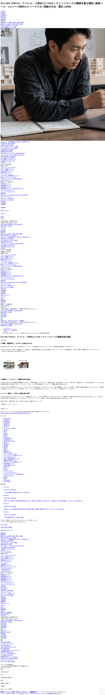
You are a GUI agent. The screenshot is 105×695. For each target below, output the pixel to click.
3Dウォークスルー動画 (7, 199)
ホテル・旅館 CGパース (7, 169)
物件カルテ (4, 320)
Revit (5, 468)
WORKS (3, 13)
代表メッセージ (5, 295)
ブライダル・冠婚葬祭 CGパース (10, 175)
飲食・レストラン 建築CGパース (13, 462)
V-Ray (5, 432)
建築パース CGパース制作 (8, 692)
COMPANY (4, 15)
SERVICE (3, 12)
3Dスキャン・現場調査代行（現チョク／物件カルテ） (15, 237)
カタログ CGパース (6, 180)
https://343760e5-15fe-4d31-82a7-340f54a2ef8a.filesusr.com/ (15, 413)
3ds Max (6, 430)
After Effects (7, 422)
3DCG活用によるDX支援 (7, 245)
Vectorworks (7, 425)
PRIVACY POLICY (13, 320)
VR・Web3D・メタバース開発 (9, 240)
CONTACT (4, 18)
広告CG (18, 692)
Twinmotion (7, 480)
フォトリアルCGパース (10, 472)
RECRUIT (3, 16)
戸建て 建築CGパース (10, 465)
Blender (6, 477)
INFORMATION (5, 305)
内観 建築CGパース (6, 185)
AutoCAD (6, 424)
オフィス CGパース (6, 174)
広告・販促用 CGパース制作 (8, 235)
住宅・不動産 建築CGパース (11, 458)
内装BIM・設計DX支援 (7, 238)
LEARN (3, 302)
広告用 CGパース (5, 183)
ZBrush (5, 448)
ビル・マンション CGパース (8, 167)
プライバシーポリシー (40, 693)
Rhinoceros (6, 443)
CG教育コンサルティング (8, 246)
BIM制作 (3, 193)
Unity (5, 478)
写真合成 (3, 201)
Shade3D (6, 445)
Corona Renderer (8, 438)
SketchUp (6, 436)
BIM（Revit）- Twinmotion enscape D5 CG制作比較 (14, 195)
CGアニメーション (6, 196)
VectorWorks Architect (9, 441)
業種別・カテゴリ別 (5, 251)
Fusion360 (6, 420)
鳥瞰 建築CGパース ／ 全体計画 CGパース (12, 188)
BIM (5, 449)
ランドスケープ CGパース (8, 191)
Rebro (5, 442)
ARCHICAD (7, 439)
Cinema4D (6, 466)
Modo (5, 435)
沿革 (2, 298)
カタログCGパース (9, 475)
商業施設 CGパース (6, 172)
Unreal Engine (7, 481)
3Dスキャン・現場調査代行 (29, 692)
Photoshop (6, 450)
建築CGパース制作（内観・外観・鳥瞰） (12, 233)
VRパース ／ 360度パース (8, 198)
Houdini (6, 446)
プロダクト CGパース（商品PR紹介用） (12, 178)
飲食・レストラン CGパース (8, 177)
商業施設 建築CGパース (10, 460)
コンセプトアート (9, 471)
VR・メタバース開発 (9, 428)
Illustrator (6, 434)
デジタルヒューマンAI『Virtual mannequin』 (12, 243)
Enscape (6, 469)
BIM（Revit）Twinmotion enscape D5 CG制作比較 (14, 282)
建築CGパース (8, 452)
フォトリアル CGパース (7, 190)
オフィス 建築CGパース (10, 453)
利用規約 (21, 320)
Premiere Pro (7, 421)
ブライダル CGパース (10, 457)
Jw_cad (5, 427)
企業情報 (3, 293)
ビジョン (3, 296)
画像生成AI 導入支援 (6, 241)
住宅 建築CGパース (9, 463)
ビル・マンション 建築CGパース (13, 455)
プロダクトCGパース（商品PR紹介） (14, 474)
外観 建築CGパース (6, 187)
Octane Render (7, 418)
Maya (5, 431)
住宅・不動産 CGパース (7, 170)
